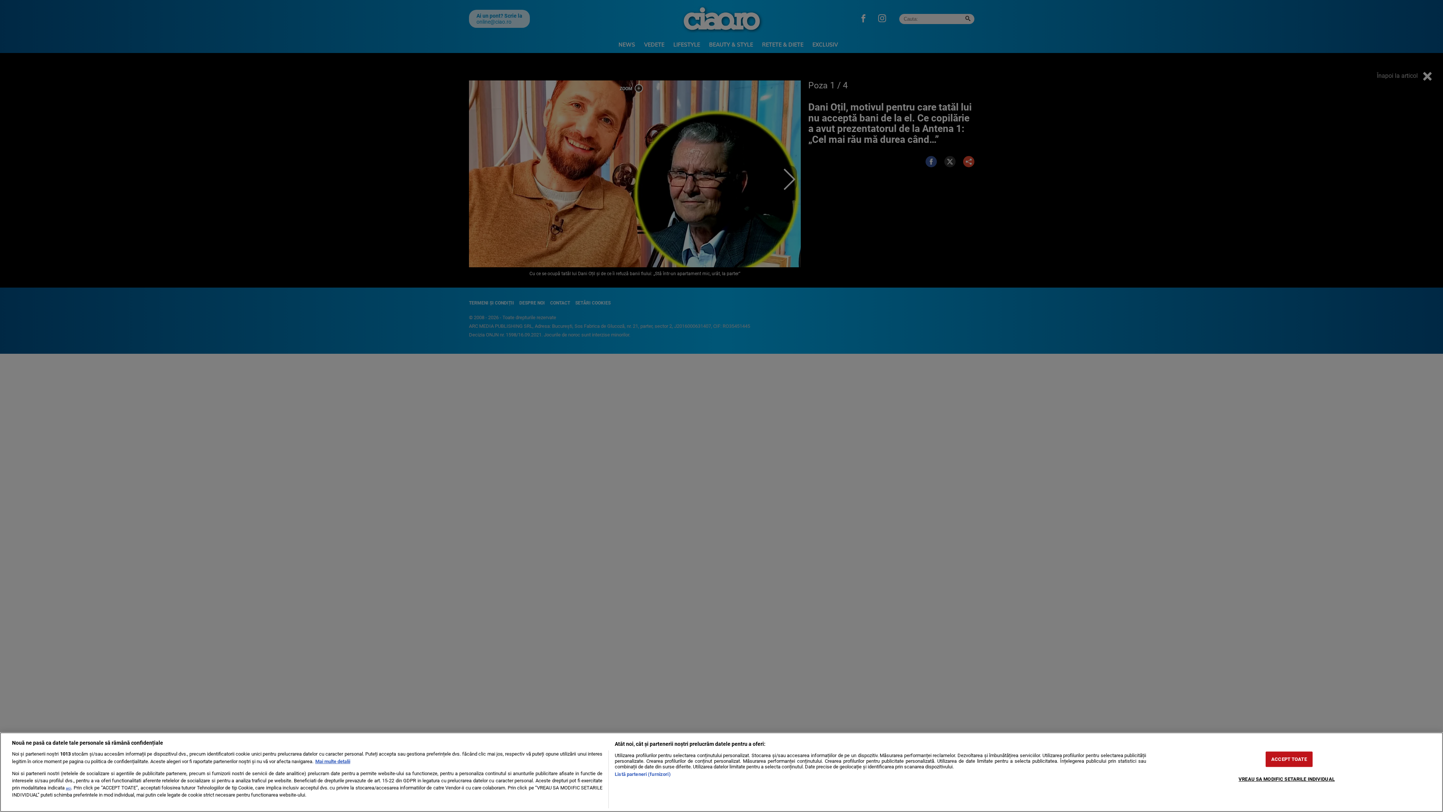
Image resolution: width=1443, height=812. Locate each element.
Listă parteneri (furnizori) (642, 774)
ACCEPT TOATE (1289, 759)
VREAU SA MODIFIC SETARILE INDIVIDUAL (1287, 779)
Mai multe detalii (332, 761)
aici (68, 788)
